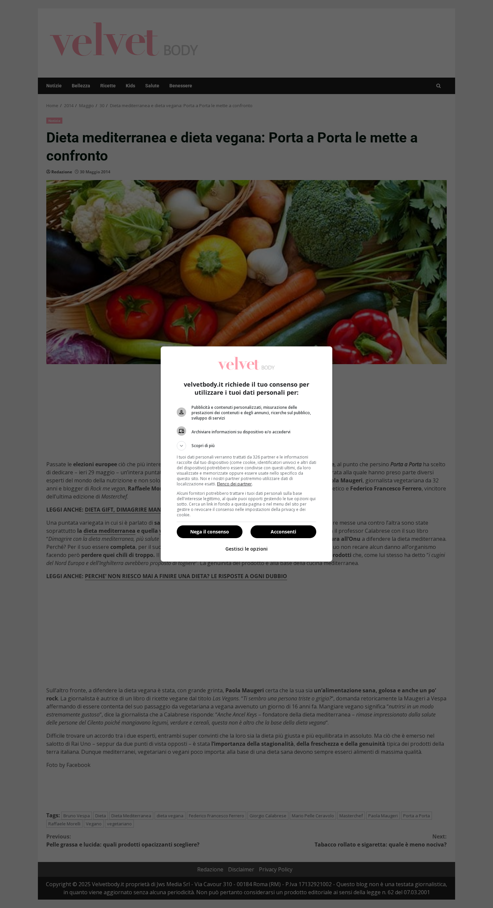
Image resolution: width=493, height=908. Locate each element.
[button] (246, 445)
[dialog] (246, 454)
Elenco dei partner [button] (234, 484)
